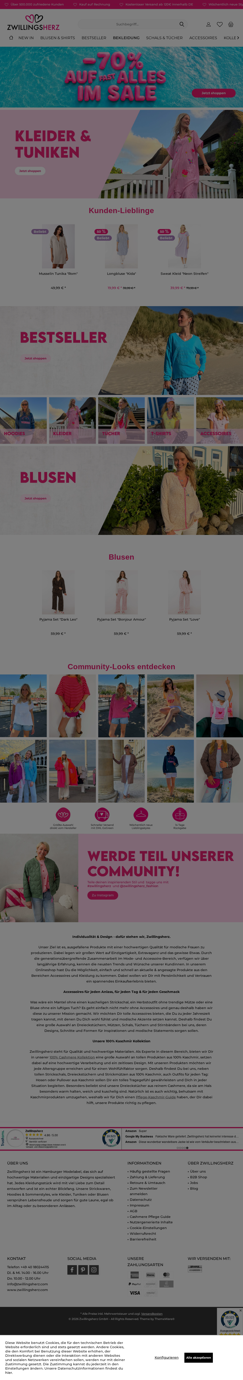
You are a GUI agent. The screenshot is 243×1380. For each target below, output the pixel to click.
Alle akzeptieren (198, 1357)
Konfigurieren (167, 1357)
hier (8, 1373)
